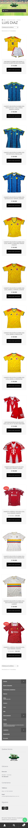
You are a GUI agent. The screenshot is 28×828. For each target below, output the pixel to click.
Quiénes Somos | (6, 819)
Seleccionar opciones (14, 69)
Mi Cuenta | (4, 818)
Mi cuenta (4, 825)
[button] (25, 820)
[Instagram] (6, 808)
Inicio (4, 19)
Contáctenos (13, 819)
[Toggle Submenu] (23, 681)
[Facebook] (3, 808)
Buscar (14, 825)
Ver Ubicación (5, 776)
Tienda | (9, 818)
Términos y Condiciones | (17, 818)
